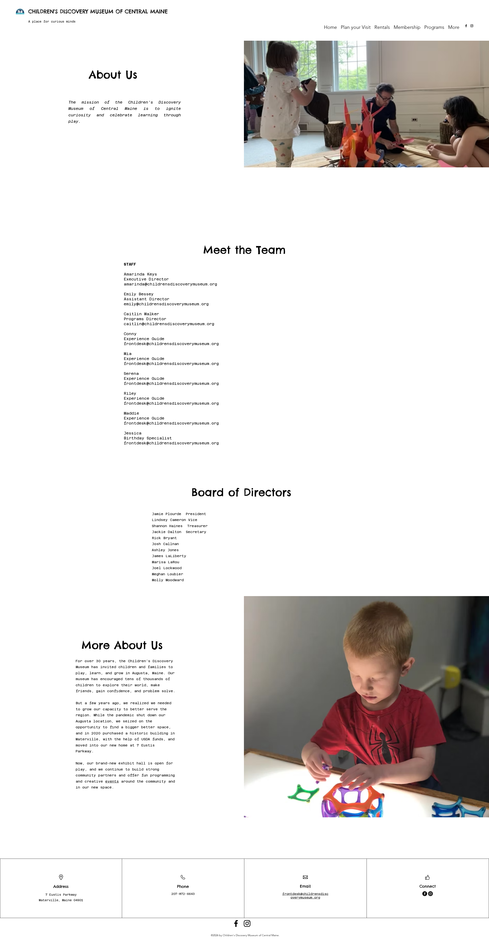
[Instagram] (472, 26)
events (112, 781)
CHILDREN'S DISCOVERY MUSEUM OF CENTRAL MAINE (98, 11)
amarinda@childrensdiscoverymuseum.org (170, 284)
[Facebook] (466, 26)
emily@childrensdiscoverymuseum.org (166, 304)
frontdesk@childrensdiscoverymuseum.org (171, 343)
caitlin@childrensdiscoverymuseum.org (169, 324)
